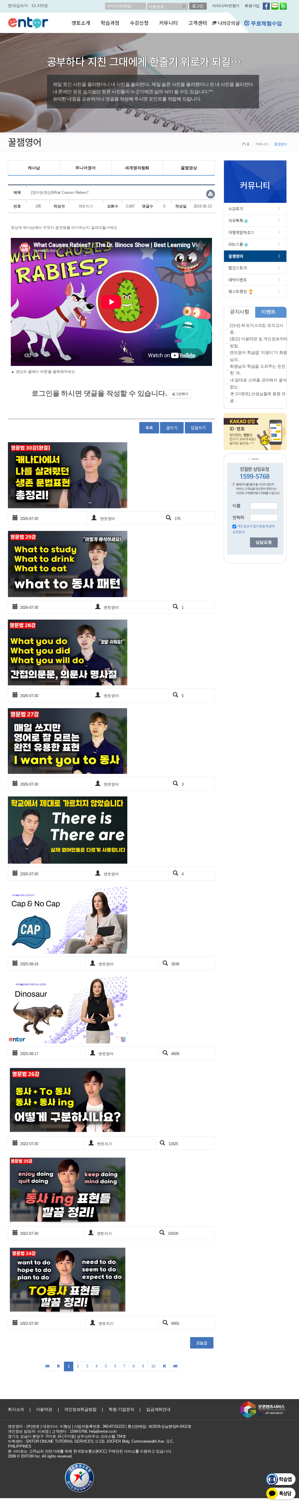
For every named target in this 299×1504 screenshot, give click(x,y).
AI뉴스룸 (236, 244)
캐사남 (34, 167)
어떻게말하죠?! (241, 232)
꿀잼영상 (189, 167)
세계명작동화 (137, 167)
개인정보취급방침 (80, 1409)
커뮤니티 (168, 22)
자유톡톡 (236, 220)
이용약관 (44, 1409)
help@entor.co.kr (103, 1431)
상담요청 (263, 542)
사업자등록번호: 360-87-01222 (99, 1426)
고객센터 (197, 22)
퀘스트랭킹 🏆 (240, 291)
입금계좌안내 (158, 1409)
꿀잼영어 (235, 256)
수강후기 (235, 209)
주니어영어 (85, 167)
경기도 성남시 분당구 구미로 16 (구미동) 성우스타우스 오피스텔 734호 (67, 1436)
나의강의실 (228, 22)
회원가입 (252, 6)
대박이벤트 (237, 280)
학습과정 (110, 22)
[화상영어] (28, 22)
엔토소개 (81, 22)
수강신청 (139, 22)
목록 (149, 428)
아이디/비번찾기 (225, 6)
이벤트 (268, 311)
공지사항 (239, 311)
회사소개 (16, 1409)
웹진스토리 (237, 268)
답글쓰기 (198, 428)
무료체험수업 (265, 23)
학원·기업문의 (121, 1409)
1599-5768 (78, 1431)
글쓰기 (171, 428)
